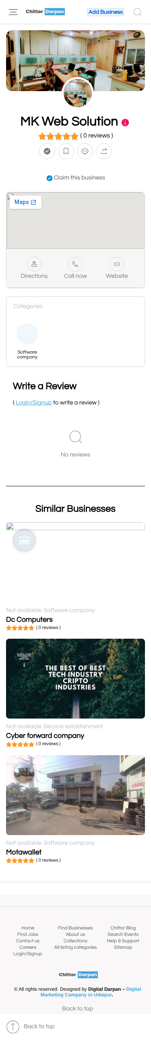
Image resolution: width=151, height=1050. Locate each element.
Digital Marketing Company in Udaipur (91, 992)
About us (75, 934)
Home (27, 928)
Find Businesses (75, 928)
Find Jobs (27, 934)
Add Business (106, 12)
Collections (75, 941)
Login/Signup (27, 953)
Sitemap (123, 947)
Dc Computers (29, 619)
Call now (75, 276)
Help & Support (123, 941)
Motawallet (23, 852)
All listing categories (75, 947)
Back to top (77, 1009)
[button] (47, 151)
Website (117, 276)
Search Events (123, 934)
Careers (28, 947)
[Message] (85, 151)
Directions (34, 276)
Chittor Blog (123, 928)
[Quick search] (137, 12)
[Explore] (13, 12)
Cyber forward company (45, 736)
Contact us (27, 941)
